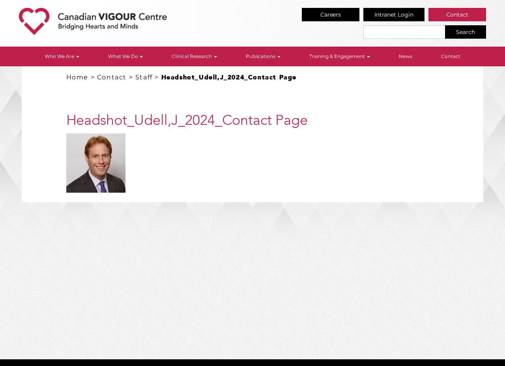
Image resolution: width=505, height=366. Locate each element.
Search (465, 32)
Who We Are (60, 56)
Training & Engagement (338, 56)
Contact (457, 14)
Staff (144, 77)
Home (77, 77)
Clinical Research (192, 56)
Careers (330, 14)
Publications (261, 56)
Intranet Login (393, 14)
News (405, 56)
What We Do (123, 56)
